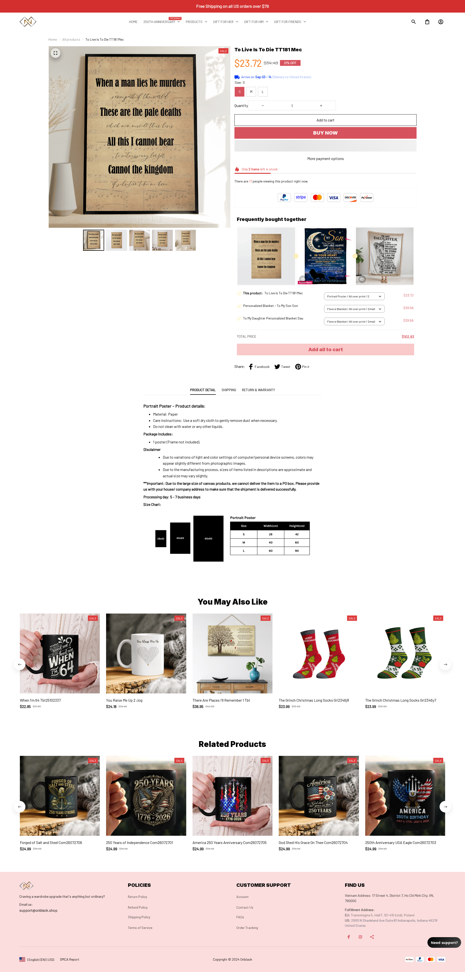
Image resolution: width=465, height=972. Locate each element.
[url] (26, 904)
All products (71, 39)
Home (52, 39)
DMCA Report (69, 959)
